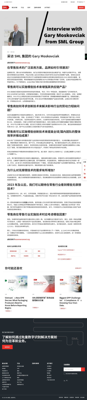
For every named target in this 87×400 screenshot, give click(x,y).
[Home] (5, 9)
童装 (39, 251)
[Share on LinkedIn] (85, 173)
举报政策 (77, 397)
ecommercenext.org (22, 63)
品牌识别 (4, 382)
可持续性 (49, 368)
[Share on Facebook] (85, 170)
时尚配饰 (26, 256)
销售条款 (66, 397)
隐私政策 (75, 373)
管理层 (48, 373)
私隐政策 (72, 397)
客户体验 (4, 389)
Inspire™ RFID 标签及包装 (65, 250)
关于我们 (47, 7)
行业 (22, 7)
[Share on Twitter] (85, 166)
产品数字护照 (5, 386)
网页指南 (82, 397)
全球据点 (49, 366)
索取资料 (81, 7)
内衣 (26, 251)
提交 (83, 369)
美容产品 (13, 256)
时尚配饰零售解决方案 (22, 375)
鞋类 (39, 256)
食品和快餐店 (20, 380)
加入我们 (49, 375)
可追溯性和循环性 (6, 384)
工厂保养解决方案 (6, 377)
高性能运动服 (13, 251)
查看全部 (78, 268)
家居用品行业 (20, 384)
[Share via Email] (85, 177)
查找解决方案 (64, 2)
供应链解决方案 (6, 375)
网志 (8, 52)
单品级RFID (61, 254)
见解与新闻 (37, 7)
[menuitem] (15, 7)
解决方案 (14, 7)
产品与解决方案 (51, 380)
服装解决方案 (5, 373)
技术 (29, 7)
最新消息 (13, 52)
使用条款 (61, 397)
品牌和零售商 (5, 366)
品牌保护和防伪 (6, 380)
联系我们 (73, 2)
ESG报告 (49, 371)
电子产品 (19, 382)
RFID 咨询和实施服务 (64, 259)
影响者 (3, 368)
